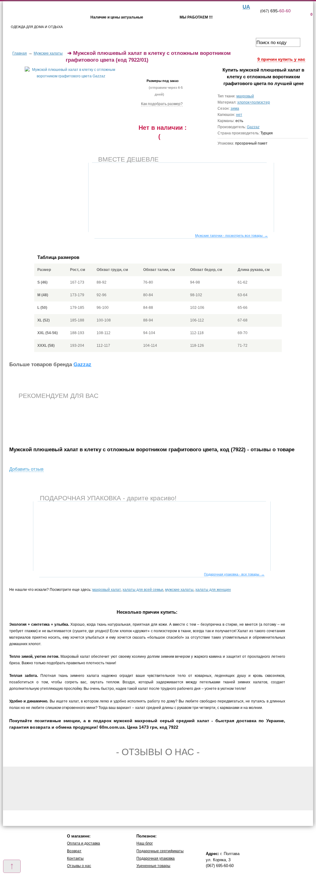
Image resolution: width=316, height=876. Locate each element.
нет (239, 115)
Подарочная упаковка (155, 858)
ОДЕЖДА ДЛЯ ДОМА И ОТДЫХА (37, 27)
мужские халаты (179, 589)
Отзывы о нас (79, 866)
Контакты (75, 858)
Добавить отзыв (26, 469)
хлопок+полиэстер (253, 102)
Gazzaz (253, 127)
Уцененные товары (153, 866)
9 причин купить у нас (281, 59)
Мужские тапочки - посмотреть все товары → (231, 235)
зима (235, 108)
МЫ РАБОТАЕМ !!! (196, 17)
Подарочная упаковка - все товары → (234, 574)
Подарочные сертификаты (160, 851)
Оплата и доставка (83, 843)
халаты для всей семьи (143, 589)
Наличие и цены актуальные (116, 17)
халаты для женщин (213, 589)
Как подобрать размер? (162, 104)
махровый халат (106, 589)
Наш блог (144, 843)
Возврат (74, 851)
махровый (245, 96)
